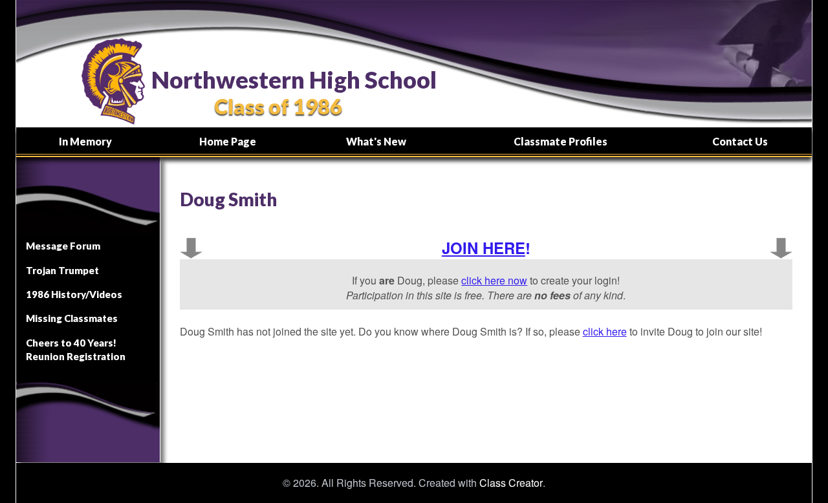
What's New (376, 141)
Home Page (227, 141)
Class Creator (511, 483)
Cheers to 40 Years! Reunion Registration (75, 349)
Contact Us (740, 141)
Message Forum (63, 246)
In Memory (85, 141)
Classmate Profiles (560, 141)
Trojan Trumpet (62, 270)
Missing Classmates (72, 318)
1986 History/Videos (74, 294)
